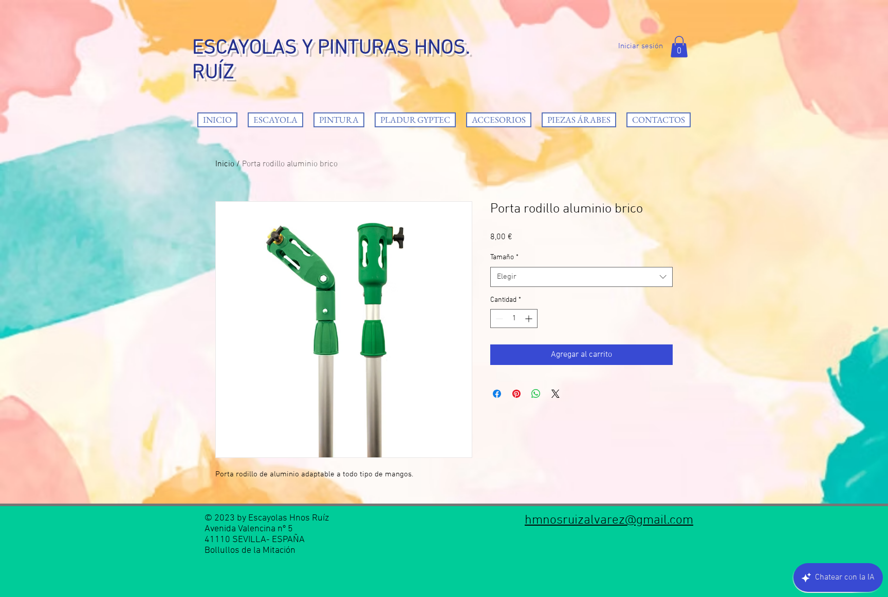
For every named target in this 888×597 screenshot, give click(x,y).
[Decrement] (498, 319)
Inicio (224, 164)
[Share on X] (555, 394)
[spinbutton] (514, 319)
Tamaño (504, 257)
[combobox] (581, 277)
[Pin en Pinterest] (516, 394)
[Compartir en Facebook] (497, 394)
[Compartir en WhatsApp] (536, 394)
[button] (679, 46)
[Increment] (529, 319)
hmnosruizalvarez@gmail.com (609, 520)
